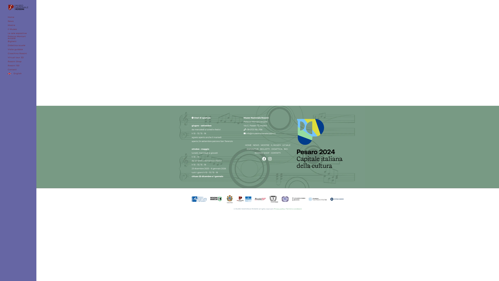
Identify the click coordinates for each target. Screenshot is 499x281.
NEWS (256, 145)
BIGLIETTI (265, 149)
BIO (286, 149)
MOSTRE (265, 145)
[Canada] (268, 11)
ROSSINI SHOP (262, 153)
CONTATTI (276, 153)
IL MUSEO (276, 145)
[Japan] (216, 50)
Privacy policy (279, 209)
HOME (248, 145)
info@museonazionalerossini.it (261, 133)
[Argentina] (216, 11)
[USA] (319, 11)
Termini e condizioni (294, 209)
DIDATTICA (276, 149)
